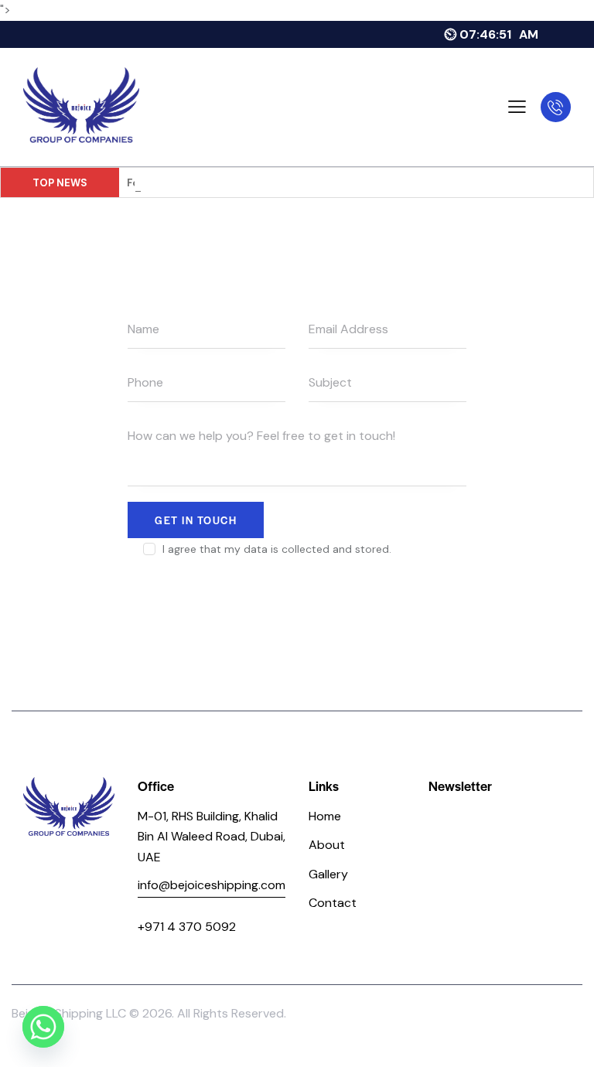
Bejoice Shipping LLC (69, 1013)
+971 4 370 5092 (187, 927)
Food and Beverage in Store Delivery (219, 182)
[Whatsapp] (43, 1027)
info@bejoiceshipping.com (211, 885)
